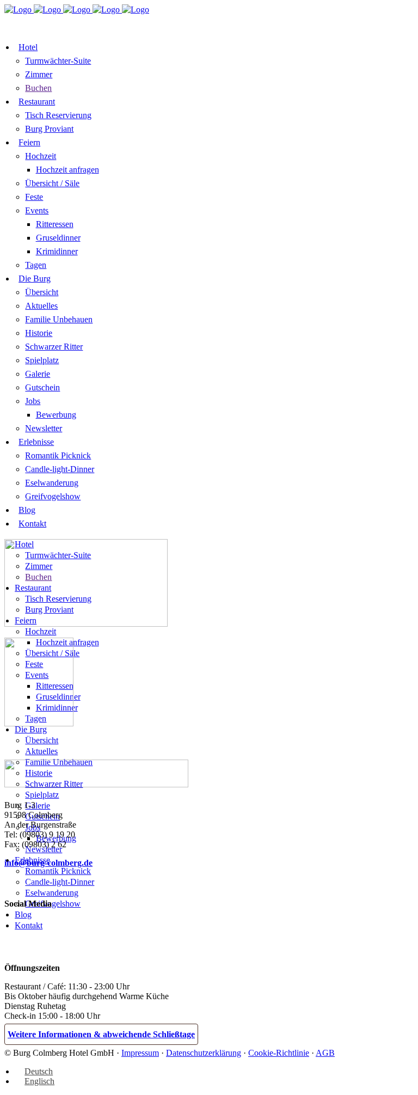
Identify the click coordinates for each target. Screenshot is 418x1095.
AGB (325, 1052)
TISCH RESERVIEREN (141, 22)
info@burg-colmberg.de (48, 862)
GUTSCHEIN (219, 22)
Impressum (140, 1052)
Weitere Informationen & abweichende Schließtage (101, 1034)
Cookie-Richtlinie (278, 1052)
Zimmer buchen (45, 23)
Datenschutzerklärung (203, 1052)
